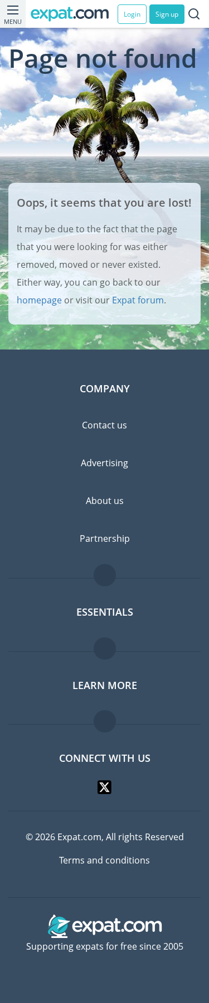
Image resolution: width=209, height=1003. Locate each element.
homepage (39, 300)
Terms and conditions (104, 860)
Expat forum (138, 300)
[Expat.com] (74, 14)
